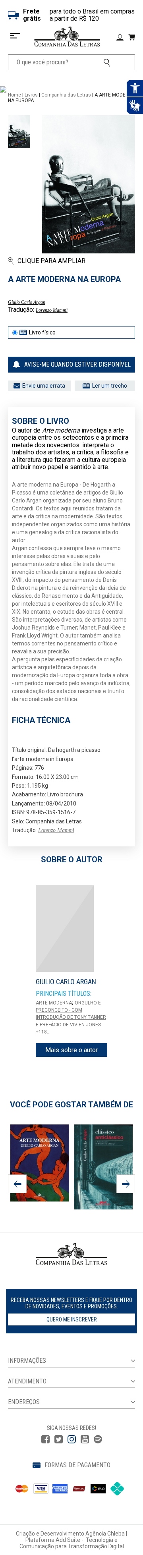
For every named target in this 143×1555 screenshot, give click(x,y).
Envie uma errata (43, 385)
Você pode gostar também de (71, 1104)
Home (14, 95)
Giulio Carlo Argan (26, 302)
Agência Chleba (105, 1533)
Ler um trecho (109, 385)
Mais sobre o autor (71, 1050)
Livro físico (42, 332)
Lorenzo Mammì (52, 310)
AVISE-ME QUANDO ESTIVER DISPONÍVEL (77, 364)
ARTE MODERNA (54, 1003)
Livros (31, 95)
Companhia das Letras (66, 95)
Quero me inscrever (71, 1319)
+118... (43, 1032)
